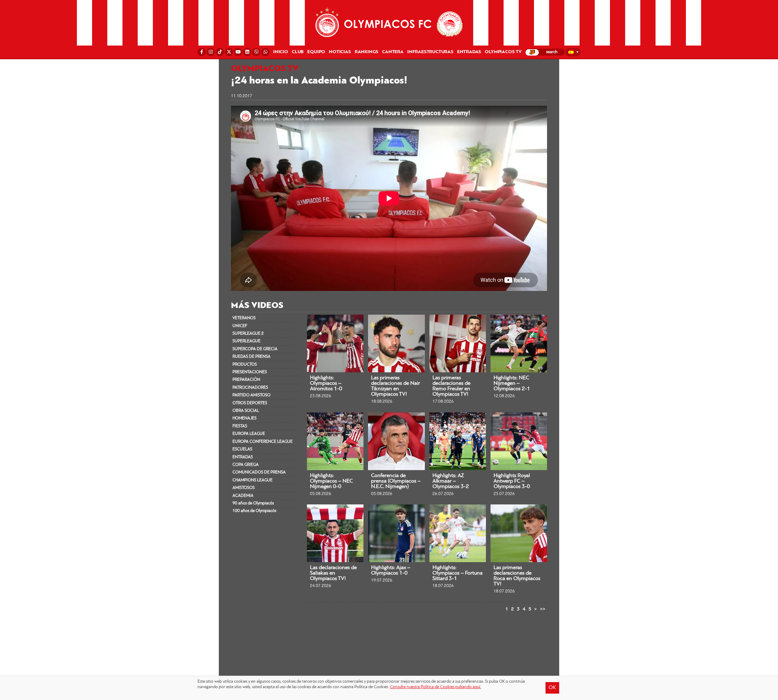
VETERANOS (244, 318)
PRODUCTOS (244, 364)
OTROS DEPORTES (249, 403)
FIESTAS (239, 426)
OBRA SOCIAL (245, 410)
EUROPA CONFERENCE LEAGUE (262, 441)
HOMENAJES (244, 418)
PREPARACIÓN (246, 379)
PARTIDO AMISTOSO (251, 395)
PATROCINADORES (250, 387)
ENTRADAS (242, 457)
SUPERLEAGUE (246, 341)
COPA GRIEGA (245, 465)
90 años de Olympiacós (253, 503)
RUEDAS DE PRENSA (251, 356)
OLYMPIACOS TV (503, 52)
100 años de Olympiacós (254, 511)
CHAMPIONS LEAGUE (252, 480)
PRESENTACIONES (249, 372)
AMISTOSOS (243, 488)
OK (552, 688)
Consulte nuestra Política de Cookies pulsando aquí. (435, 687)
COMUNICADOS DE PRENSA (259, 472)
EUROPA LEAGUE (248, 434)
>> (543, 609)
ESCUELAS (242, 449)
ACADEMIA (242, 495)
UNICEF (239, 326)
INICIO (280, 52)
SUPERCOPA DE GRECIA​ (254, 349)
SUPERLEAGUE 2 (248, 333)
